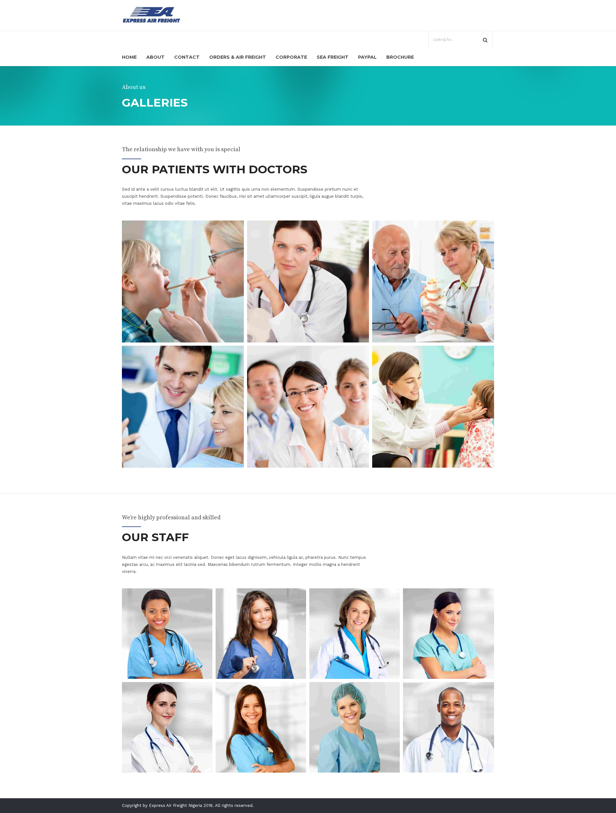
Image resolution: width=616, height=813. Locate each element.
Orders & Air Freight (237, 57)
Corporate (291, 57)
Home (129, 57)
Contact (187, 57)
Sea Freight (332, 57)
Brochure (400, 57)
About (155, 57)
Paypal (367, 57)
